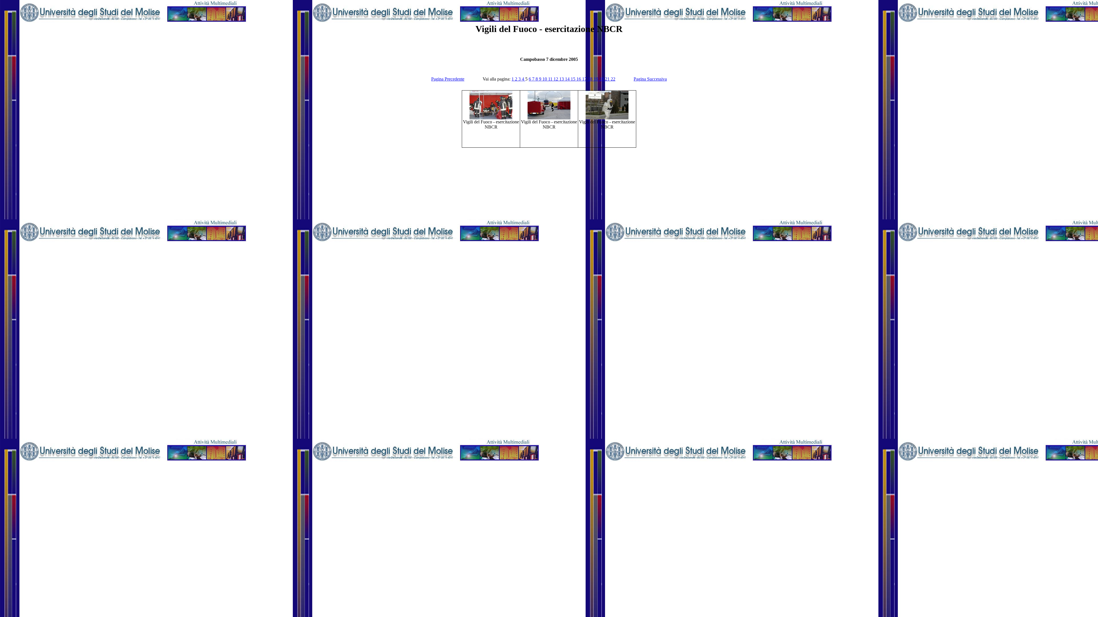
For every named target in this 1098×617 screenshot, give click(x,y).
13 (562, 79)
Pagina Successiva (650, 79)
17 (585, 79)
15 (573, 79)
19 (596, 79)
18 (591, 79)
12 (556, 79)
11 (551, 79)
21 (608, 79)
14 (568, 79)
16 (579, 79)
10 (545, 79)
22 (613, 79)
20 (602, 79)
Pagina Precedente (447, 79)
